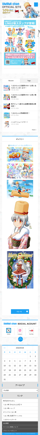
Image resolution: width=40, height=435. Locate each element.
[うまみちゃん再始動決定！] (7, 118)
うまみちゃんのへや (9, 419)
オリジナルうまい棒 (9, 412)
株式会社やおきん (9, 401)
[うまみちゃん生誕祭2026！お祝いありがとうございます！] (7, 90)
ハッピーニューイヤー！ (19, 122)
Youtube (31, 330)
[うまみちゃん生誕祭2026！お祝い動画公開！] (7, 100)
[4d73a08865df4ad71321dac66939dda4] (20, 65)
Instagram (19, 330)
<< (5, 348)
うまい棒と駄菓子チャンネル (12, 416)
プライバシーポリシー (10, 431)
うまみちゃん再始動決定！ (20, 113)
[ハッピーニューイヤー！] (7, 127)
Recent (11, 80)
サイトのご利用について (10, 427)
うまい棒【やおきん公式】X (12, 404)
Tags (29, 80)
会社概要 (6, 423)
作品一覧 (20, 225)
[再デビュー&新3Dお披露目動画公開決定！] (7, 109)
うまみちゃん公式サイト (20, 9)
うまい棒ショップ (9, 408)
